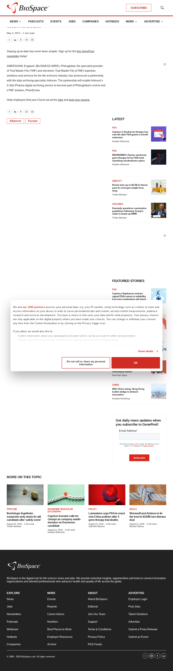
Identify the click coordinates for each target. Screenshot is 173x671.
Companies (90, 21)
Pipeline (12, 509)
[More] (20, 21)
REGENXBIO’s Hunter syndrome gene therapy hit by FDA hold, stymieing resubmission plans (129, 158)
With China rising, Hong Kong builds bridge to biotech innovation (128, 391)
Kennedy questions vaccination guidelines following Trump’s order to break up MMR (129, 211)
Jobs (72, 21)
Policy (93, 509)
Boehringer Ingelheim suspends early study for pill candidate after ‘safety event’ (24, 516)
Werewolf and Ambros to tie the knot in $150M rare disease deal (147, 516)
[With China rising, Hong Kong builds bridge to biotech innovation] (158, 391)
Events (55, 21)
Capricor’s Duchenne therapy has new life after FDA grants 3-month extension (130, 134)
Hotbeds (112, 21)
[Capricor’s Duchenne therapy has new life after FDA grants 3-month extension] (158, 134)
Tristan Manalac (119, 194)
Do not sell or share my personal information (86, 363)
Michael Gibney (136, 526)
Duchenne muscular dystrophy (60, 510)
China (115, 385)
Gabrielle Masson (97, 526)
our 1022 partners (34, 306)
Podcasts (36, 21)
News (14, 21)
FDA (114, 127)
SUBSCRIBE (139, 7)
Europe (33, 121)
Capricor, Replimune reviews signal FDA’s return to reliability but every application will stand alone (129, 297)
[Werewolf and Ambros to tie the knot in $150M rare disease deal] (147, 494)
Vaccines (117, 204)
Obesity (117, 181)
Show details (145, 351)
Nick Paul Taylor (119, 375)
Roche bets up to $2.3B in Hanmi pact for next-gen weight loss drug (129, 188)
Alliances (15, 121)
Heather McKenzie (120, 141)
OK (136, 362)
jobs (60, 99)
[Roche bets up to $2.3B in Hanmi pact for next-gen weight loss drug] (158, 187)
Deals (133, 509)
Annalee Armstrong (121, 398)
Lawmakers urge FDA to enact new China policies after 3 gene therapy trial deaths (107, 516)
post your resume (79, 99)
